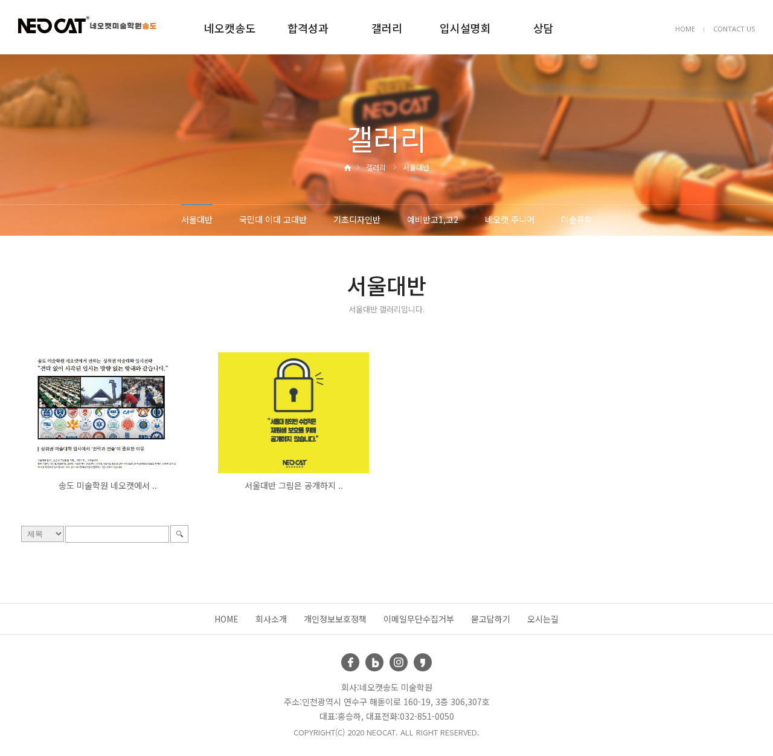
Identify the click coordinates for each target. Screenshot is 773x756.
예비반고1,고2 (432, 219)
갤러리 (386, 28)
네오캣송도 (229, 28)
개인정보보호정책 (335, 619)
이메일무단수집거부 (418, 619)
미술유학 (576, 219)
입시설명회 (465, 28)
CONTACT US (734, 28)
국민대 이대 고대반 (273, 219)
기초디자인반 (356, 219)
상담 (543, 28)
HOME (685, 28)
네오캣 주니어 (509, 219)
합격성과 (308, 28)
